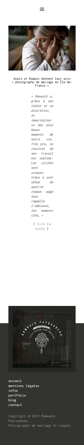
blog (12, 400)
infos (13, 390)
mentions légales (23, 386)
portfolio (17, 395)
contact (15, 405)
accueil (15, 381)
